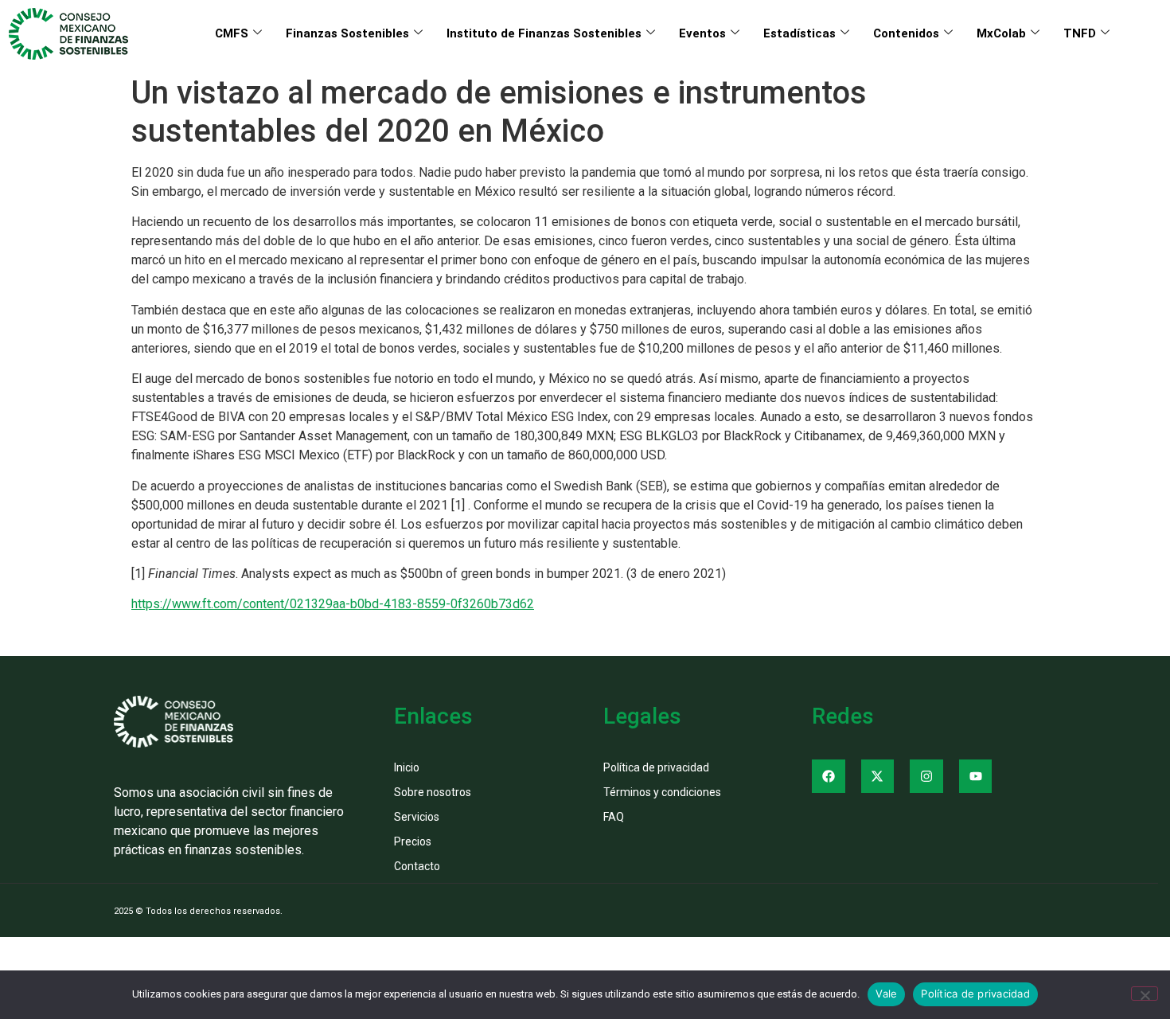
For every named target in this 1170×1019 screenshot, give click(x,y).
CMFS (231, 33)
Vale (886, 993)
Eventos (702, 33)
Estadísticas (799, 33)
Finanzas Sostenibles (347, 33)
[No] (1144, 993)
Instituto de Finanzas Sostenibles (544, 33)
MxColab (1001, 33)
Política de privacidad (975, 993)
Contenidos (906, 33)
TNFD (1079, 33)
